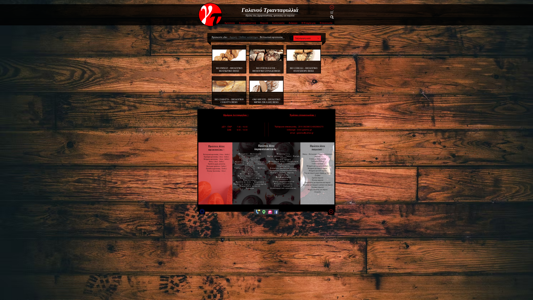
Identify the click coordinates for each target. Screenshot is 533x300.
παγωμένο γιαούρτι (322, 166)
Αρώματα (287, 186)
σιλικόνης (288, 183)
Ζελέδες (244, 178)
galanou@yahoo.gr (305, 133)
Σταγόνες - (241, 164)
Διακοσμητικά (278, 188)
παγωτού (320, 178)
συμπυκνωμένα (287, 181)
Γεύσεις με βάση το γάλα (317, 159)
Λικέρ (276, 181)
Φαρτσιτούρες (250, 180)
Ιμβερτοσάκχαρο (287, 163)
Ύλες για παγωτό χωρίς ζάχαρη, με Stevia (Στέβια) (317, 174)
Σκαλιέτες (250, 168)
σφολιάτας (283, 175)
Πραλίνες (240, 162)
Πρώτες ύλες (266, 145)
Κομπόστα (259, 182)
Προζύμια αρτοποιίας (211, 157)
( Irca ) (223, 171)
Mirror (254, 160)
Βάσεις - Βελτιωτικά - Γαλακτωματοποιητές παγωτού (317, 155)
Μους (243, 174)
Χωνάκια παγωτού (317, 187)
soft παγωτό (322, 170)
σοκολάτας (250, 166)
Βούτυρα (250, 188)
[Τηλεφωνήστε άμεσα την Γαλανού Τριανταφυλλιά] (258, 211)
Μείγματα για (311, 166)
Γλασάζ (245, 160)
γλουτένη (222, 164)
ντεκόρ (293, 168)
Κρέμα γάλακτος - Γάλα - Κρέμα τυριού (283, 157)
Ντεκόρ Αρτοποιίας (214, 171)
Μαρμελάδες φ (246, 186)
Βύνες (211, 161)
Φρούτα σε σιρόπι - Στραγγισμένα (249, 184)
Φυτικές (280, 159)
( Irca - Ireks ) (223, 157)
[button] (229, 24)
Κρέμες (242, 176)
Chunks (260, 164)
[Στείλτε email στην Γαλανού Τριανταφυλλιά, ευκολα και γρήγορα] (270, 211)
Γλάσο (273, 163)
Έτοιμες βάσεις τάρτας (282, 172)
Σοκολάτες (244, 158)
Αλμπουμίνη (283, 166)
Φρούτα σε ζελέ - (245, 182)
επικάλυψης (254, 178)
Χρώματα (274, 170)
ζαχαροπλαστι (254, 176)
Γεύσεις (314, 163)
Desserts (283, 179)
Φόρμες (278, 183)
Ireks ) (224, 168)
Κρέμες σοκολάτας (255, 162)
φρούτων (320, 163)
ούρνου (256, 186)
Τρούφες (238, 168)
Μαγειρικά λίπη (277, 161)
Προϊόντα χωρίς (213, 164)
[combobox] (307, 38)
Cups (245, 172)
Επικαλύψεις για (310, 182)
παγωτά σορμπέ (322, 168)
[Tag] (202, 211)
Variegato (315, 161)
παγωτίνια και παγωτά (323, 182)
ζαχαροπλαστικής (288, 170)
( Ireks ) (223, 166)
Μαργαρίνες (283, 154)
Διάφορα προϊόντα (280, 168)
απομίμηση (255, 158)
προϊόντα (217, 166)
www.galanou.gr (304, 129)
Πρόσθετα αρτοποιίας (213, 168)
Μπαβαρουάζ (253, 174)
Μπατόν (250, 164)
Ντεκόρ (314, 180)
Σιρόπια (314, 178)
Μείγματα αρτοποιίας (211, 159)
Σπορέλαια (293, 161)
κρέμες (287, 159)
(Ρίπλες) (321, 161)
